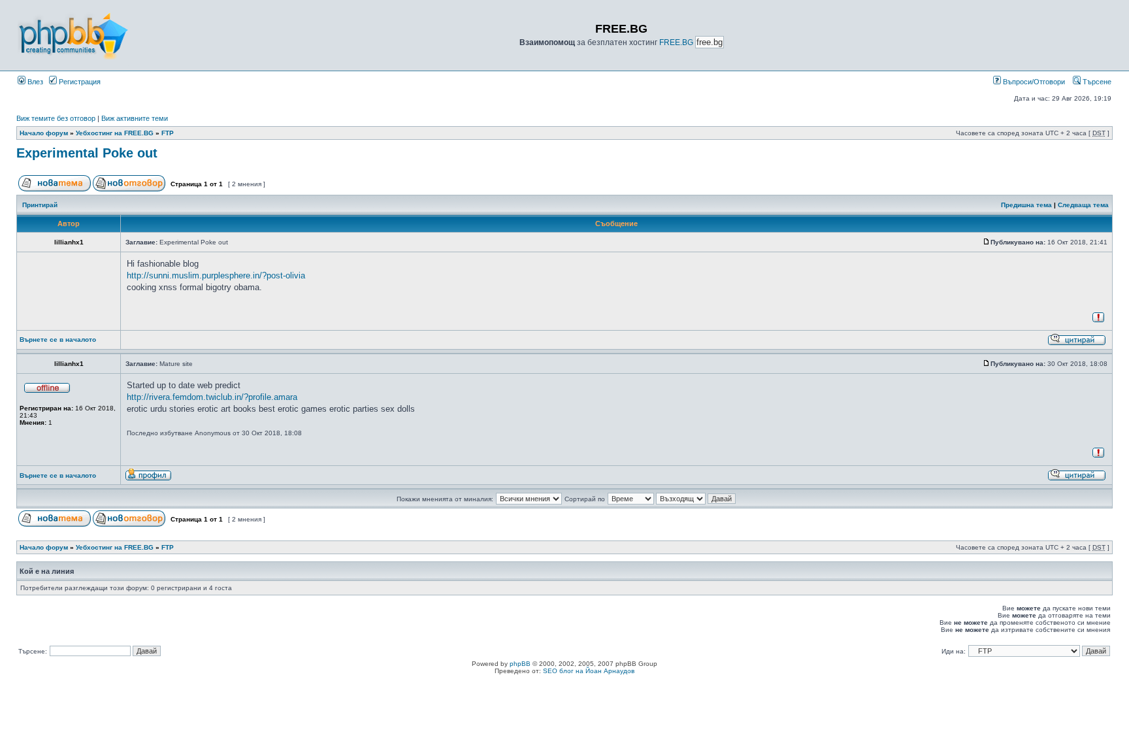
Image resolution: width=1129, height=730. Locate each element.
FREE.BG (676, 42)
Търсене (1096, 82)
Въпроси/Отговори (1033, 82)
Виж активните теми (134, 118)
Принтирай (39, 204)
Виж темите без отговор (55, 118)
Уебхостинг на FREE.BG (115, 133)
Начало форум (44, 133)
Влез (34, 82)
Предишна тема (1026, 204)
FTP (167, 133)
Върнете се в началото (58, 339)
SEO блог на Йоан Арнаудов (588, 670)
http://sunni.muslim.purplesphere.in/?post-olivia (216, 275)
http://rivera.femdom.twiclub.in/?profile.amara (212, 397)
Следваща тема (1083, 204)
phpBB (520, 663)
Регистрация (79, 82)
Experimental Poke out (86, 153)
